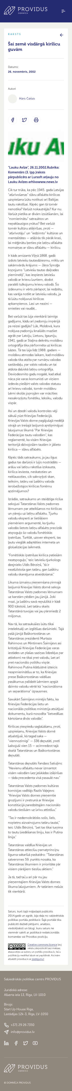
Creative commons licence (42, 944)
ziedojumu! (38, 959)
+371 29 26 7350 (22, 1025)
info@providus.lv (23, 1032)
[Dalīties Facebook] (12, 120)
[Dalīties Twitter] (24, 120)
